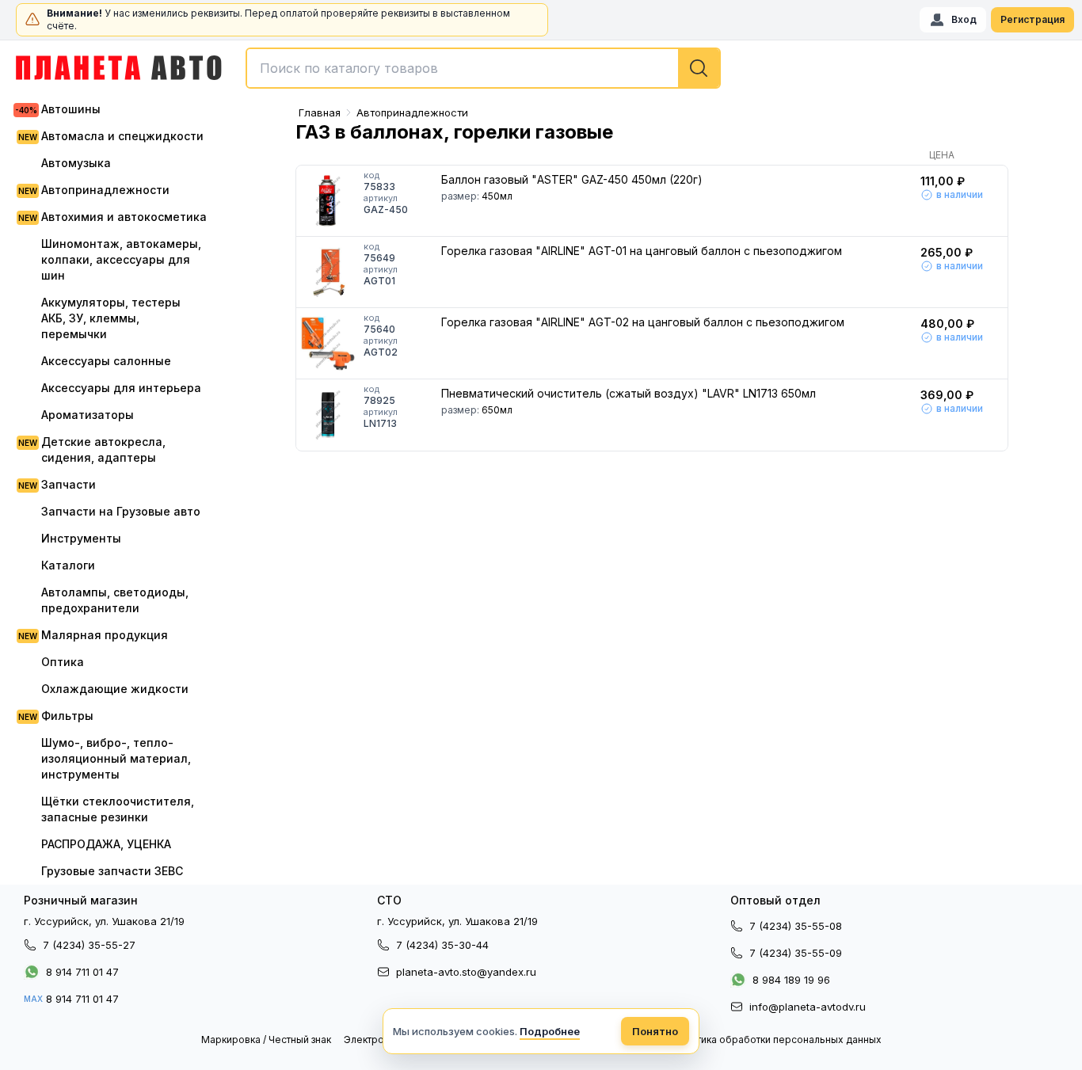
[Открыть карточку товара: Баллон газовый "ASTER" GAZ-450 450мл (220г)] (328, 201)
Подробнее (550, 1031)
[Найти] (698, 68)
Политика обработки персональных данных (777, 1039)
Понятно (655, 1031)
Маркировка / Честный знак (266, 1039)
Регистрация (1032, 19)
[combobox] (483, 68)
